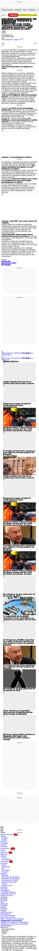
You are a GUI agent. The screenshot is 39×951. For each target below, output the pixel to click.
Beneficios (4, 927)
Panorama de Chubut (10, 880)
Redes (3, 850)
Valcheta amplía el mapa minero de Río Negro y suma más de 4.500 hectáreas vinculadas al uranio (19, 429)
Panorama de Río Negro (11, 879)
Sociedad (4, 863)
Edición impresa (7, 895)
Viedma (3, 907)
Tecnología (6, 870)
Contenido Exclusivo (8, 892)
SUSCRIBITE (27, 15)
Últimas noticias (7, 10)
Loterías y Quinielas (8, 915)
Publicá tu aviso (6, 912)
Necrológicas (6, 914)
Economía (4, 843)
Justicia (4, 840)
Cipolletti (4, 905)
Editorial (5, 875)
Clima (4, 865)
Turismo (4, 845)
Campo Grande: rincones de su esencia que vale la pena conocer (18, 383)
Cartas (4, 884)
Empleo (3, 910)
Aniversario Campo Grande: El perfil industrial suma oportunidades (17, 405)
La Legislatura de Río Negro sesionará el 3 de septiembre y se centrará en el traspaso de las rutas (19, 618)
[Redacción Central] (4, 30)
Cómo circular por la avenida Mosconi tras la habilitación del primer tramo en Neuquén (17, 712)
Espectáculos (7, 859)
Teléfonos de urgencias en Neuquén (14, 924)
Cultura (3, 856)
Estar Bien (6, 862)
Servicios (4, 846)
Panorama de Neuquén (10, 877)
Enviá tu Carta (7, 885)
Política (3, 836)
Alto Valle (4, 900)
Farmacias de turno (8, 917)
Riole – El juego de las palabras (12, 919)
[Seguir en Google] (2, 45)
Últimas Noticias (9, 835)
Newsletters (7, 849)
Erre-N (4, 858)
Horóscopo (6, 867)
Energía (4, 841)
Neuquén (18, 10)
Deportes (4, 854)
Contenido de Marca (8, 894)
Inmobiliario (5, 890)
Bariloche (31, 10)
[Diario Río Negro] (5, 15)
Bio (3, 868)
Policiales (4, 887)
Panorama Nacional (9, 882)
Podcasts (4, 889)
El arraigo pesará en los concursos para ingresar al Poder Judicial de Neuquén (19, 452)
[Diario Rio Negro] (2, 935)
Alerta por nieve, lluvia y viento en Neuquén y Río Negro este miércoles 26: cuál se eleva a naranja (19, 737)
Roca (25, 10)
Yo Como (5, 872)
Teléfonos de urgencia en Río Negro (14, 922)
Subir (4, 933)
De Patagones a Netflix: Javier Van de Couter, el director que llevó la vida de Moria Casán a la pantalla (18, 641)
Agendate (6, 853)
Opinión (4, 874)
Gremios (5, 838)
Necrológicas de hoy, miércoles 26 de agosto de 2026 (19, 595)
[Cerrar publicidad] (2, 827)
